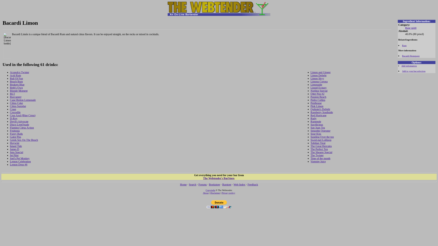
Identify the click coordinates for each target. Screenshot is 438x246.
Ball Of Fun (16, 78)
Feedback (253, 184)
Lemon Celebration (20, 161)
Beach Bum (16, 81)
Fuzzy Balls (16, 133)
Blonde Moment (19, 90)
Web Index (239, 184)
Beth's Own (16, 87)
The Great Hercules (321, 146)
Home (183, 184)
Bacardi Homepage (411, 56)
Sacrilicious (317, 124)
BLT (12, 93)
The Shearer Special (321, 152)
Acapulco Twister (19, 72)
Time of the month (320, 158)
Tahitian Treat (318, 143)
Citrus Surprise (18, 106)
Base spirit (410, 27)
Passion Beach (318, 96)
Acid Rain (15, 75)
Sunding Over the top (322, 136)
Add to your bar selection (414, 71)
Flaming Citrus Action (22, 127)
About (206, 193)
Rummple (316, 121)
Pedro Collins (318, 100)
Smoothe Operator (320, 130)
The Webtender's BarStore (218, 178)
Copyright (210, 190)
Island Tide (16, 146)
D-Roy (13, 118)
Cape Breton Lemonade (23, 100)
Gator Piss (15, 136)
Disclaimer (215, 193)
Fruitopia (15, 130)
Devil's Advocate (19, 121)
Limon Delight (318, 75)
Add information (409, 66)
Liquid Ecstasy (319, 87)
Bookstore (214, 184)
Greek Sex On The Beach (24, 140)
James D (14, 149)
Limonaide (316, 84)
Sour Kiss (316, 133)
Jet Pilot (14, 155)
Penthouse (316, 103)
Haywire (14, 143)
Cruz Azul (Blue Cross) (22, 115)
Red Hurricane (318, 115)
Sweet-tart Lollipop (321, 140)
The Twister (317, 155)
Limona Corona (319, 81)
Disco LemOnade (19, 124)
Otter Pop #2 (317, 93)
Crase (13, 109)
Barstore (226, 184)
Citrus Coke (16, 103)
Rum (404, 45)
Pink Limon (317, 106)
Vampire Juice (318, 161)
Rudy (314, 118)
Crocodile (15, 112)
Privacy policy (228, 193)
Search (192, 184)
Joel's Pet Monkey (20, 158)
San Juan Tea (318, 127)
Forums (202, 184)
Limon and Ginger (321, 72)
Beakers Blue (17, 84)
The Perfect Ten (319, 149)
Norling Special (319, 90)
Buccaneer (15, 96)
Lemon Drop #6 (18, 164)
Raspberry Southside (322, 112)
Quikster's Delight (320, 109)
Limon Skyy (317, 78)
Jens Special (16, 152)
